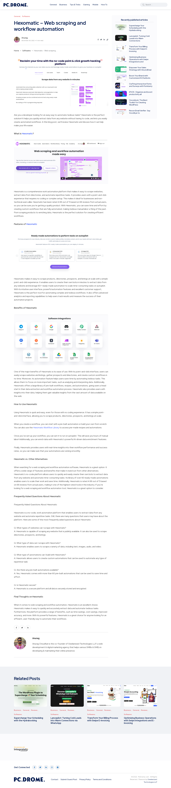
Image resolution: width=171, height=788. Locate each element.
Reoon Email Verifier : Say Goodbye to (139, 111)
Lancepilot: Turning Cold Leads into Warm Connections (139, 38)
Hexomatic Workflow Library (46, 427)
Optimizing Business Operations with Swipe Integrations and (138, 59)
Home (16, 50)
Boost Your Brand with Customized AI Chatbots (139, 76)
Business (63, 4)
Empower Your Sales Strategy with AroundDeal (140, 68)
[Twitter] (40, 767)
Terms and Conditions (102, 779)
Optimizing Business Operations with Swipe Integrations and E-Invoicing (140, 721)
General (53, 4)
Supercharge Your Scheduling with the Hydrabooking (137, 27)
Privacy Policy (85, 779)
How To (104, 4)
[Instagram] (52, 767)
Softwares (26, 50)
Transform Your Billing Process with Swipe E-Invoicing (138, 48)
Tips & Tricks (75, 4)
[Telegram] (57, 767)
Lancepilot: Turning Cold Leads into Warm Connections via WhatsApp (66, 721)
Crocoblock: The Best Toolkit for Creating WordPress (138, 102)
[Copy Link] (107, 39)
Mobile (95, 4)
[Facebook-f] (34, 767)
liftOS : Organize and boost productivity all (140, 93)
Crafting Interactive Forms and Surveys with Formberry (140, 85)
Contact (54, 779)
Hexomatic (27, 133)
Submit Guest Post (69, 779)
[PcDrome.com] (15, 4)
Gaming (86, 4)
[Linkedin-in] (46, 767)
